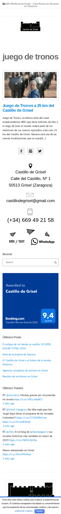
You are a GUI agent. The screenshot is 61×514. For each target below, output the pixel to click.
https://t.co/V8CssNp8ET (28, 399)
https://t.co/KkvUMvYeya (17, 454)
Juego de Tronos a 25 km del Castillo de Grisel (28, 108)
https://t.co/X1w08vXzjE (17, 422)
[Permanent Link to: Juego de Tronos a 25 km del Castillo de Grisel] (30, 85)
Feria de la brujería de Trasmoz (19, 354)
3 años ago (8, 403)
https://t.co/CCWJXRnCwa (31, 418)
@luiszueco (12, 395)
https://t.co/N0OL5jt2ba (23, 440)
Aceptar (39, 511)
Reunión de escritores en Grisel (20, 376)
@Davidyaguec (38, 432)
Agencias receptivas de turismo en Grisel (25, 370)
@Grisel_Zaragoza (16, 409)
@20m (10, 432)
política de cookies (23, 511)
